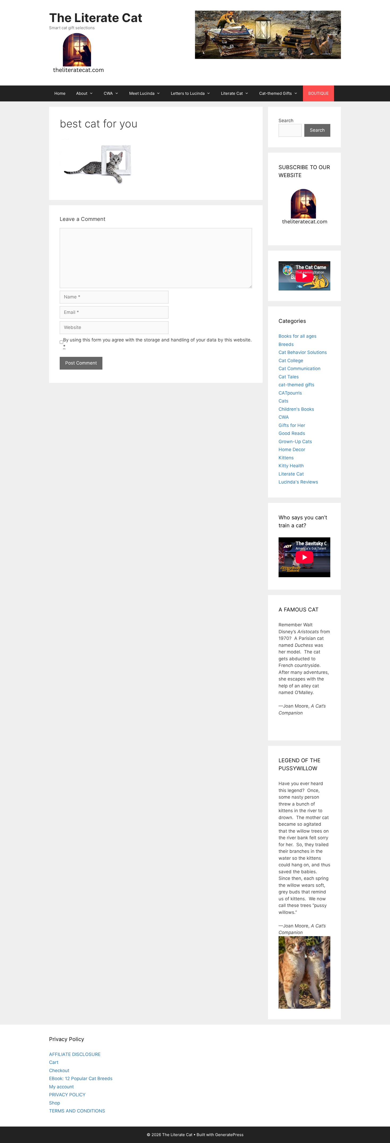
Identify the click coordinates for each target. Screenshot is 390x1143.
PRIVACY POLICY (67, 1094)
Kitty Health (291, 465)
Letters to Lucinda (188, 93)
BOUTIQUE (318, 93)
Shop (54, 1103)
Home (60, 93)
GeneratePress (229, 1134)
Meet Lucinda (141, 93)
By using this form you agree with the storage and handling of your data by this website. (157, 343)
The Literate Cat (95, 17)
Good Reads (292, 433)
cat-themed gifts (296, 384)
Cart (53, 1062)
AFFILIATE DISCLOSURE (75, 1054)
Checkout (59, 1070)
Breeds (286, 344)
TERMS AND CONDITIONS (77, 1111)
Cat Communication (299, 368)
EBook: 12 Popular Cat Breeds (80, 1078)
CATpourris (290, 393)
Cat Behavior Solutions (303, 352)
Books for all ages (298, 336)
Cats (283, 401)
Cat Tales (289, 376)
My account (61, 1086)
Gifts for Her (292, 425)
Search (286, 120)
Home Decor (292, 449)
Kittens (286, 457)
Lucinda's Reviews (298, 482)
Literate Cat (232, 93)
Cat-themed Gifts (275, 93)
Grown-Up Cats (295, 441)
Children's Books (296, 409)
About (81, 93)
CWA (108, 93)
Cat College (291, 360)
